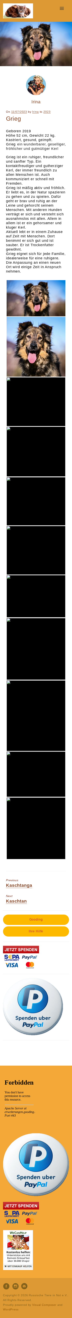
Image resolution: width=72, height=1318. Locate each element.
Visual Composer (44, 1304)
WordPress (11, 1309)
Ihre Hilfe (36, 931)
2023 (46, 111)
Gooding (36, 919)
